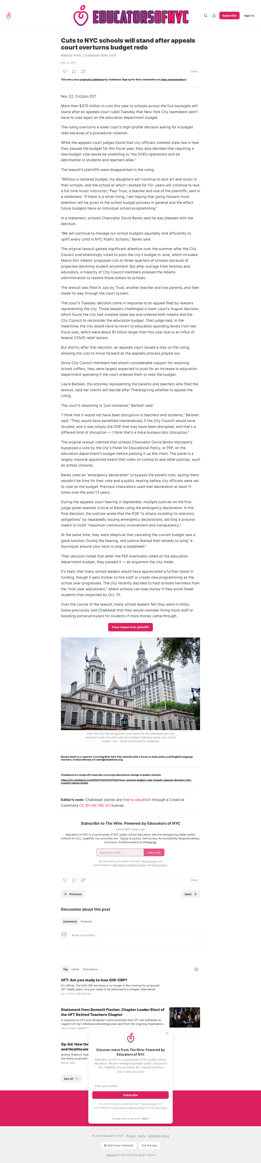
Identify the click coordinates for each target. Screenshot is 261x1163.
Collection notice (158, 1136)
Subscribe (229, 15)
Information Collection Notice (129, 1107)
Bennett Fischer (87, 1028)
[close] (167, 1033)
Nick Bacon (84, 993)
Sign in (249, 15)
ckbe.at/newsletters (173, 79)
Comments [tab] (70, 921)
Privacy (130, 1136)
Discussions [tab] (90, 969)
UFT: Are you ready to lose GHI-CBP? (94, 980)
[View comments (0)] (74, 71)
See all (68, 1078)
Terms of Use (149, 1103)
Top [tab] (65, 969)
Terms (142, 1136)
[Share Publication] (214, 15)
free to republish (137, 800)
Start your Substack (120, 1145)
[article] (130, 989)
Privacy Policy (159, 1107)
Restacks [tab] (86, 921)
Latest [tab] (75, 969)
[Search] (205, 15)
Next (188, 894)
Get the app (149, 1145)
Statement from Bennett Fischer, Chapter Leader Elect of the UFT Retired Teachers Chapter (113, 1012)
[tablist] (77, 921)
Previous (75, 894)
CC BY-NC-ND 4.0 (94, 805)
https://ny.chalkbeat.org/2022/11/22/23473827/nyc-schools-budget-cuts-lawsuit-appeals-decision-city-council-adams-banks (126, 781)
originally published (91, 79)
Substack (111, 1155)
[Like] (65, 71)
